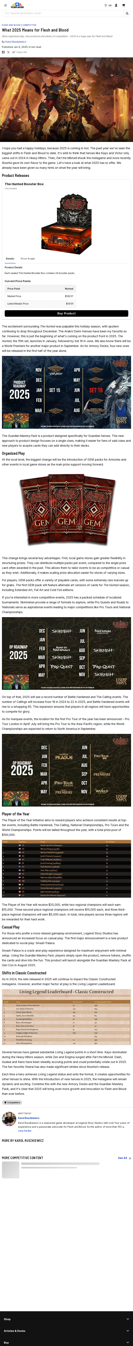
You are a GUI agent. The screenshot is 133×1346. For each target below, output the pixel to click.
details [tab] (10, 258)
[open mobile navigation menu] (5, 5)
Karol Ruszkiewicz (16, 41)
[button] (127, 13)
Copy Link (22, 52)
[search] (63, 13)
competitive (29, 25)
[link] (17, 5)
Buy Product (66, 313)
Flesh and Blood (11, 25)
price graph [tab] (28, 258)
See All (122, 1158)
